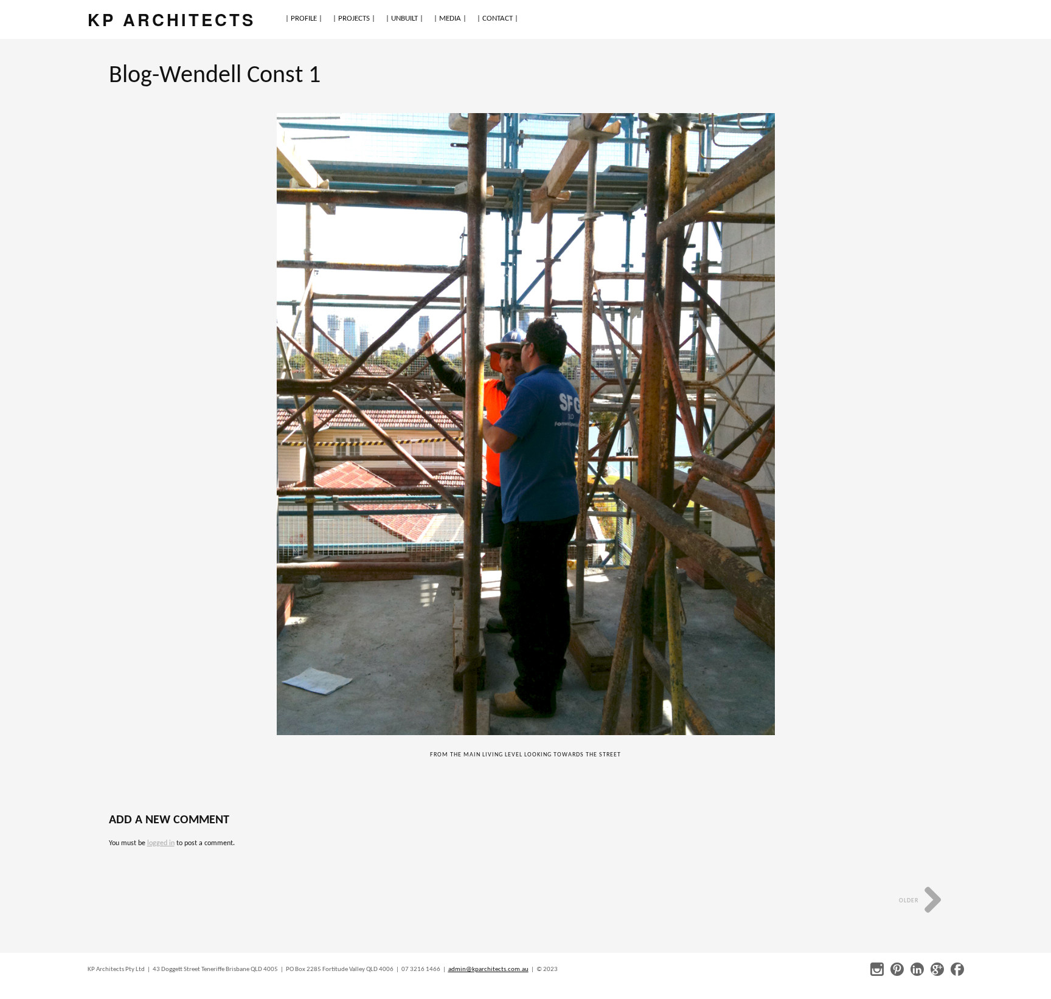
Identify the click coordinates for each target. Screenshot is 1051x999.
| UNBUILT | (404, 18)
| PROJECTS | (354, 18)
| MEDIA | (450, 18)
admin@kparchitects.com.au (488, 969)
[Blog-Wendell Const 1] (525, 424)
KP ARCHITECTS (171, 19)
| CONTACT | (497, 18)
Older (909, 900)
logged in (161, 843)
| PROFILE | (303, 18)
